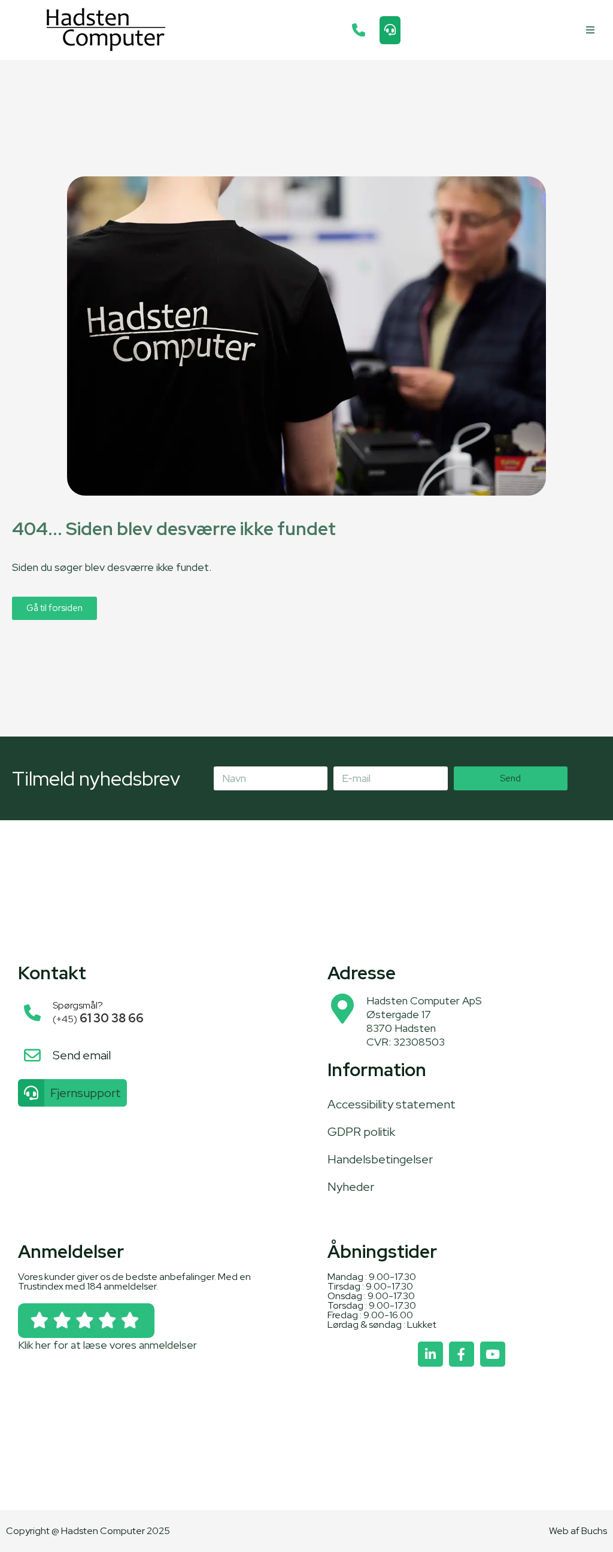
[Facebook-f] (461, 1354)
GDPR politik (361, 1131)
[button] (590, 30)
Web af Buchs (578, 1530)
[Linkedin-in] (430, 1354)
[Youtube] (492, 1354)
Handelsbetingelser (380, 1159)
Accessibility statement (391, 1104)
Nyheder (350, 1186)
